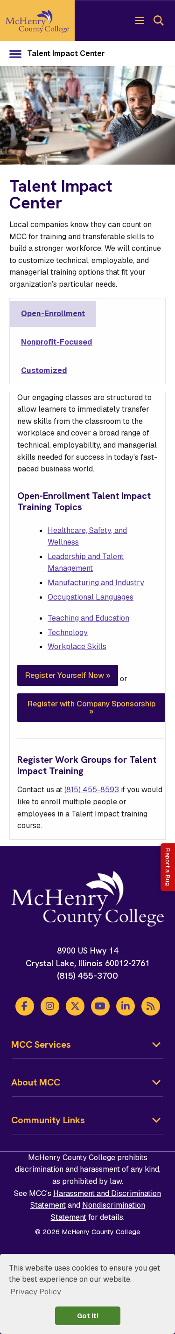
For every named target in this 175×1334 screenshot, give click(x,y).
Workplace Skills (77, 646)
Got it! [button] (87, 1316)
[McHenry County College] (37, 20)
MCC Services (41, 1044)
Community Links (48, 1120)
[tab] (53, 314)
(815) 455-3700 (87, 975)
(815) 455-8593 (91, 790)
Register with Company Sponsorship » (91, 707)
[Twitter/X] (75, 1006)
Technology (68, 632)
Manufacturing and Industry (96, 583)
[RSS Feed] (150, 1006)
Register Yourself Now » (67, 675)
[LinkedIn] (125, 1006)
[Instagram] (50, 1006)
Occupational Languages (90, 597)
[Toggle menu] (139, 20)
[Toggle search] (158, 20)
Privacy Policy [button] (35, 1292)
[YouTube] (100, 1006)
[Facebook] (24, 1006)
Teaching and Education (88, 618)
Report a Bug (168, 867)
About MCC (35, 1082)
